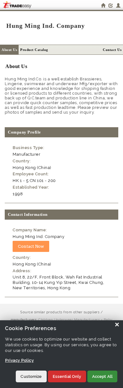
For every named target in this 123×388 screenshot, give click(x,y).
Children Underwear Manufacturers (69, 320)
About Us (9, 50)
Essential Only (67, 376)
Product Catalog (34, 50)
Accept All (102, 376)
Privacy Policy (19, 360)
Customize (31, 376)
